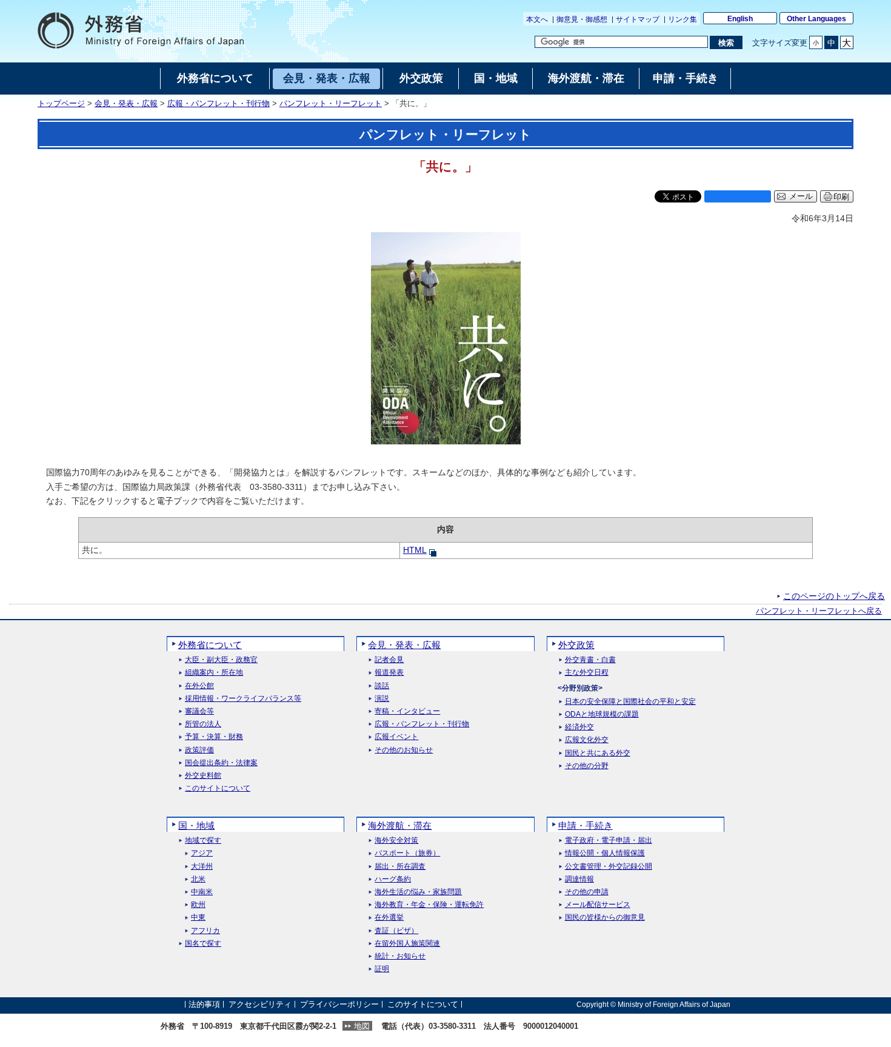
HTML (415, 550)
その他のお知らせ (404, 750)
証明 (382, 969)
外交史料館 (203, 776)
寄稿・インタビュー (407, 711)
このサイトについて (217, 788)
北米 (198, 879)
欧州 (198, 905)
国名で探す (203, 944)
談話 (382, 686)
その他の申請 (587, 892)
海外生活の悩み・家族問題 (418, 892)
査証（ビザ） (396, 931)
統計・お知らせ (400, 956)
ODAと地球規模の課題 (602, 714)
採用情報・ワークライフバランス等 (243, 699)
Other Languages (816, 19)
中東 (198, 918)
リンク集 (682, 19)
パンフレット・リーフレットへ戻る (819, 611)
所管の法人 (203, 724)
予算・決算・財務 (214, 737)
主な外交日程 (587, 673)
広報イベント (396, 737)
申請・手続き (585, 825)
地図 (362, 1026)
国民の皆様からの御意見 (605, 918)
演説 (382, 699)
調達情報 (579, 879)
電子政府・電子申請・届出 (608, 841)
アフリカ (205, 931)
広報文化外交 (587, 740)
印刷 (841, 196)
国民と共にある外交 (597, 753)
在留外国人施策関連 (407, 944)
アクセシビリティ (260, 1004)
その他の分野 (587, 766)
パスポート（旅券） (407, 853)
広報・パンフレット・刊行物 (218, 103)
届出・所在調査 (400, 867)
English (740, 19)
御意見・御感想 (581, 19)
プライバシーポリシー (339, 1004)
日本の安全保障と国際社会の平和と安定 (630, 702)
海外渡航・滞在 (400, 825)
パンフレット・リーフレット (330, 103)
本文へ (537, 19)
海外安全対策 (396, 841)
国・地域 (196, 825)
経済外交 (579, 727)
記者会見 (389, 660)
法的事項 (204, 1004)
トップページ (61, 103)
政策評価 (199, 750)
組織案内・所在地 (214, 673)
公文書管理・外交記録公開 (608, 867)
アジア (202, 853)
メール (801, 196)
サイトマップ (637, 19)
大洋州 (202, 867)
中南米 (202, 892)
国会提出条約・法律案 (221, 763)
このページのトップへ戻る (834, 596)
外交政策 (576, 645)
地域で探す (203, 841)
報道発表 (389, 673)
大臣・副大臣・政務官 (221, 660)
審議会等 (199, 711)
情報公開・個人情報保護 (605, 853)
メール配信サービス (597, 905)
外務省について (210, 645)
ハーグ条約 (393, 879)
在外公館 (199, 686)
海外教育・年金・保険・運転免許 (429, 905)
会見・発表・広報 (126, 103)
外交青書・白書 (590, 660)
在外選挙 (389, 918)
